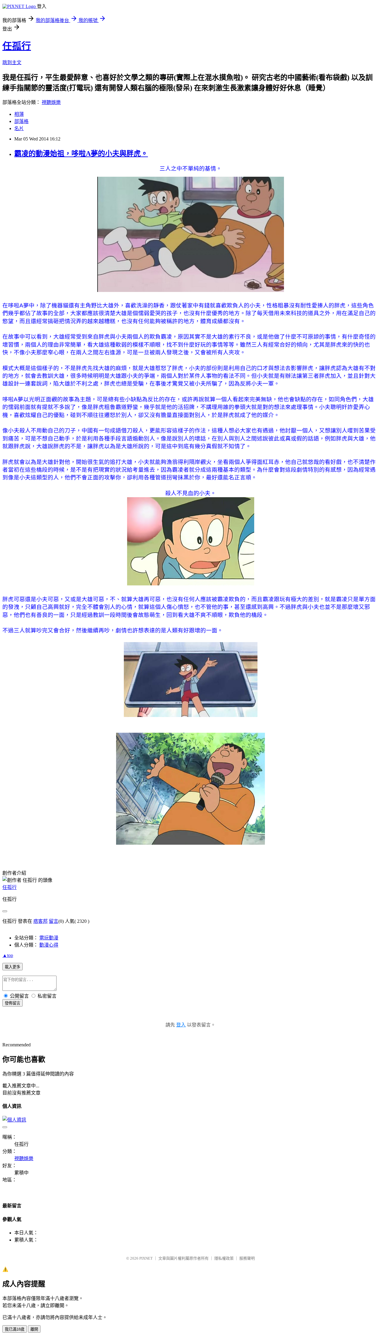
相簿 (19, 114)
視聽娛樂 (51, 102)
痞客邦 (40, 921)
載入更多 (12, 967)
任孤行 (16, 46)
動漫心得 (48, 944)
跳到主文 (11, 62)
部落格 (21, 121)
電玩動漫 (48, 937)
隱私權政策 (224, 1258)
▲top (7, 955)
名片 (19, 128)
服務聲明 (247, 1258)
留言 (53, 921)
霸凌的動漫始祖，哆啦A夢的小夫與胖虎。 (81, 153)
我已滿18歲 (14, 1329)
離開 (34, 1329)
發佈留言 (12, 1003)
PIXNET (146, 1258)
